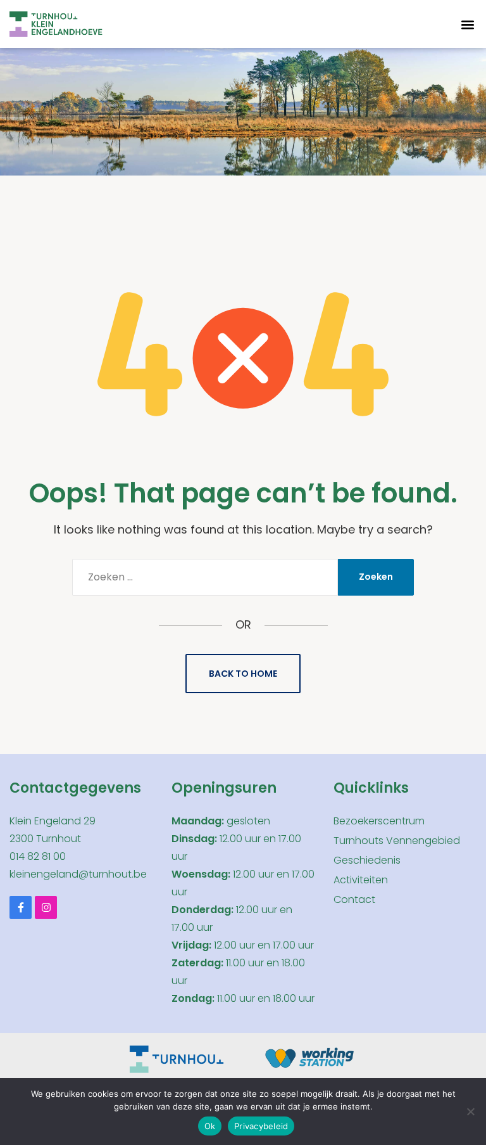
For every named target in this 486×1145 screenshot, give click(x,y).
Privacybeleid (261, 1126)
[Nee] (470, 1111)
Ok (210, 1126)
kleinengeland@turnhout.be (78, 874)
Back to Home (243, 673)
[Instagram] (46, 907)
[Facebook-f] (20, 907)
